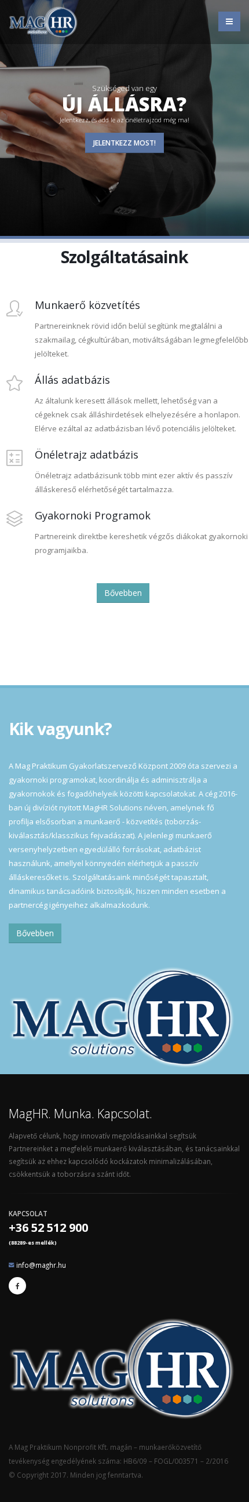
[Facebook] (17, 1285)
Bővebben (123, 592)
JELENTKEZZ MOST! (124, 143)
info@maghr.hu (41, 1265)
